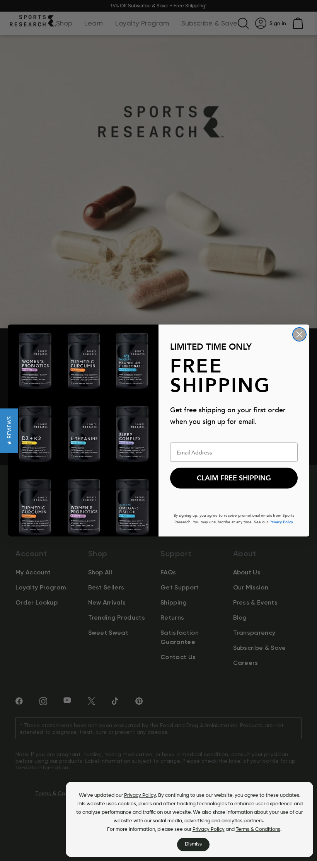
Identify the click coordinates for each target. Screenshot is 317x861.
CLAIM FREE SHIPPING (234, 478)
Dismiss (193, 844)
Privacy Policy (140, 795)
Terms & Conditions (258, 829)
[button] (9, 430)
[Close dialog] (299, 334)
